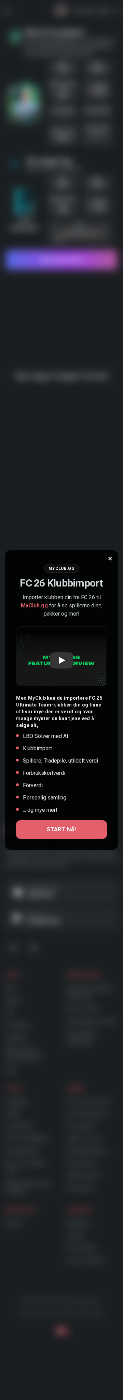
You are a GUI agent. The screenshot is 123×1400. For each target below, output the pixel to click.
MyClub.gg (34, 605)
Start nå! (61, 829)
